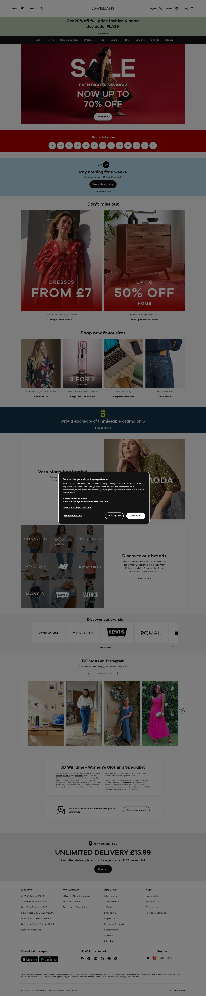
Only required (114, 516)
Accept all (135, 516)
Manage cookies (73, 515)
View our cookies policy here (77, 507)
